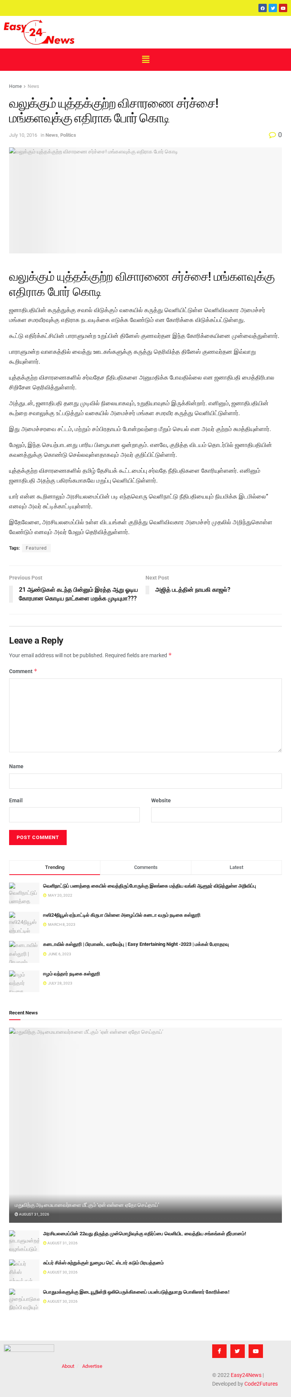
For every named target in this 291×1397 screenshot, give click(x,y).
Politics (68, 135)
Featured (36, 548)
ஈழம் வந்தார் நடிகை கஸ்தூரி (71, 974)
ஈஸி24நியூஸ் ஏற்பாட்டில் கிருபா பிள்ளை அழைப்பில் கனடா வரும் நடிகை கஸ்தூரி (121, 915)
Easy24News (246, 1375)
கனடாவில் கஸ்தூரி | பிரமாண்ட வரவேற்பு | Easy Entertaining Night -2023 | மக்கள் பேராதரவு (136, 944)
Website (161, 800)
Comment (23, 671)
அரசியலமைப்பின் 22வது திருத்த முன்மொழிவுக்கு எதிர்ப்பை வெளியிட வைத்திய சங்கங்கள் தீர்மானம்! (144, 1233)
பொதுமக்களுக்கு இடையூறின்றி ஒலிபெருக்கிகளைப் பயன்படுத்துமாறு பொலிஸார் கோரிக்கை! (136, 1292)
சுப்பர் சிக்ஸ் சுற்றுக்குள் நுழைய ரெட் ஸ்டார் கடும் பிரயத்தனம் (103, 1263)
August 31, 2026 (33, 1214)
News (33, 86)
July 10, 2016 (23, 135)
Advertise (92, 1366)
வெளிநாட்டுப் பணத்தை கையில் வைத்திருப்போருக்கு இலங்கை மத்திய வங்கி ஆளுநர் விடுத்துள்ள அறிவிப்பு (149, 886)
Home (15, 86)
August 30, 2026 (62, 1272)
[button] (145, 59)
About (68, 1366)
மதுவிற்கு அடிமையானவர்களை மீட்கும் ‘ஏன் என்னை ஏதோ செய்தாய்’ (87, 1205)
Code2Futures (261, 1384)
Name (16, 766)
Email (16, 800)
